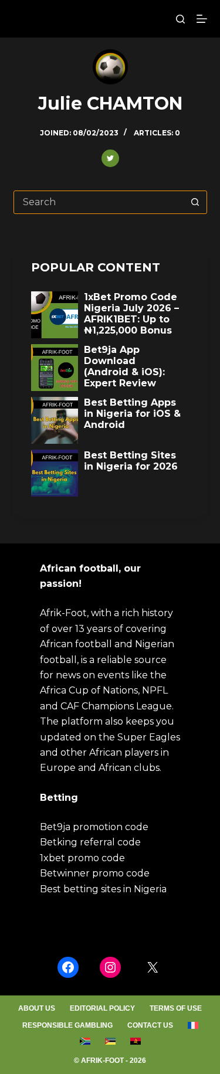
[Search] (180, 19)
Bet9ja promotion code (94, 826)
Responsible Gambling (67, 1025)
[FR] (192, 1026)
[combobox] (99, 202)
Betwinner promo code (95, 873)
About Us (36, 1008)
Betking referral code (90, 842)
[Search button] (195, 202)
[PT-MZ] (110, 1041)
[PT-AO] (135, 1041)
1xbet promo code (82, 858)
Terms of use (176, 1008)
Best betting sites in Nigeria (103, 889)
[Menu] (202, 18)
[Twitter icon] (110, 158)
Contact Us (150, 1025)
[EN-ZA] (84, 1041)
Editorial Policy (102, 1008)
